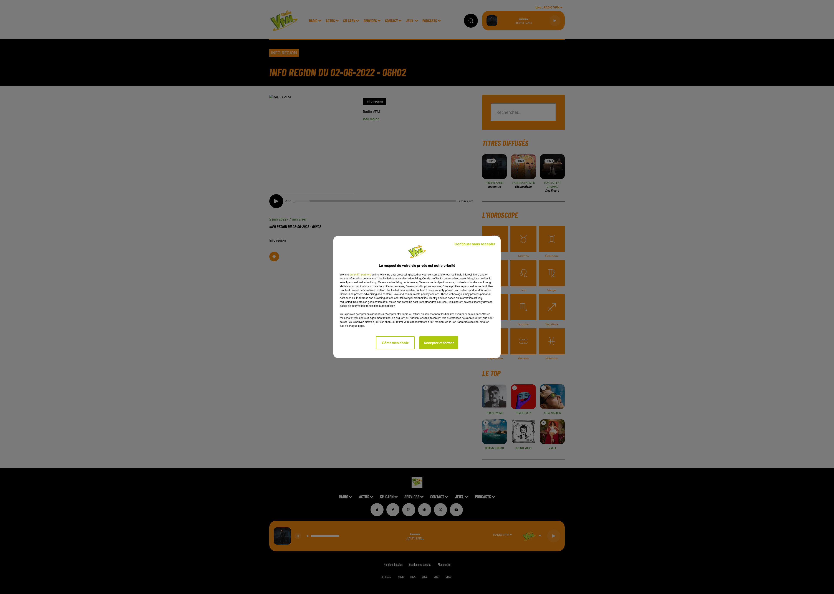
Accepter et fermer (439, 342)
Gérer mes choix (395, 342)
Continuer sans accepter (475, 243)
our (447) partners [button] (360, 274)
